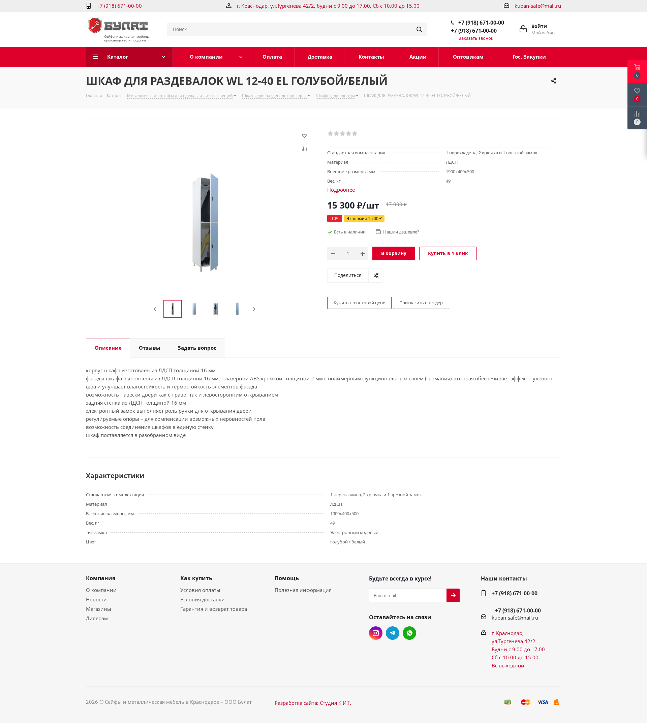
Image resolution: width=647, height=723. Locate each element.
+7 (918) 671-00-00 (119, 5)
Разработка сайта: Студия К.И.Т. (313, 702)
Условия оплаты (200, 590)
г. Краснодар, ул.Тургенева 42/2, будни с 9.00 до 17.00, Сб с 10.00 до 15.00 (328, 5)
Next (254, 309)
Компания (100, 578)
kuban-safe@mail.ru (538, 5)
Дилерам (97, 618)
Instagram (375, 633)
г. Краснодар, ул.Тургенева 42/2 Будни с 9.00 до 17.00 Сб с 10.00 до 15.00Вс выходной (518, 649)
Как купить (196, 578)
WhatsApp (409, 633)
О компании (101, 590)
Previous (155, 309)
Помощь (287, 578)
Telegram (392, 633)
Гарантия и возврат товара (213, 608)
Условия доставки (202, 599)
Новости (96, 599)
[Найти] (419, 29)
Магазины (98, 608)
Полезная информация (303, 590)
